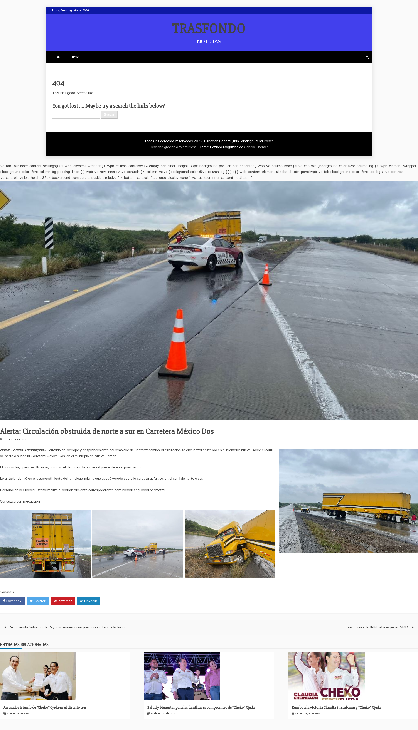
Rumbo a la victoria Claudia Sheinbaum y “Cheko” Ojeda (336, 707)
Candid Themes (256, 147)
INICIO (74, 57)
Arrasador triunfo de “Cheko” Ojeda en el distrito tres (45, 707)
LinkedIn (90, 601)
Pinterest (64, 601)
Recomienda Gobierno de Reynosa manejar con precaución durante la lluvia (66, 627)
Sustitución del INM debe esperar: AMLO (378, 627)
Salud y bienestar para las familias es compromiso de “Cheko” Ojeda (201, 707)
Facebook (13, 601)
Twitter (39, 601)
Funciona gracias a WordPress (173, 147)
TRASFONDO (209, 28)
